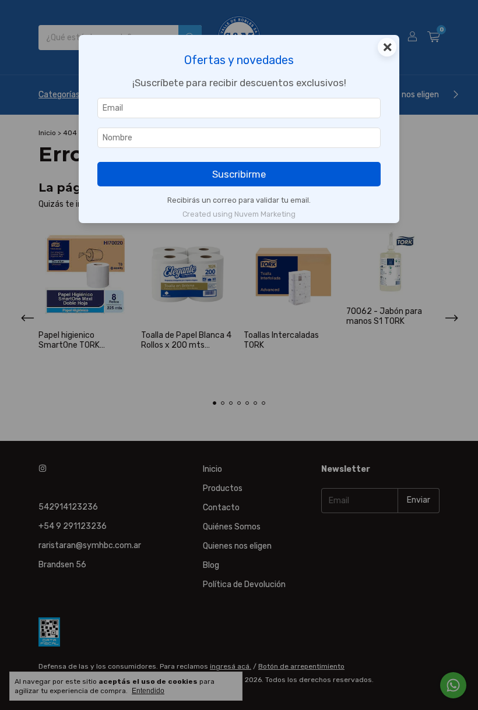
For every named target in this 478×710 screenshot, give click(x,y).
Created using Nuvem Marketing (239, 214)
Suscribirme (239, 174)
